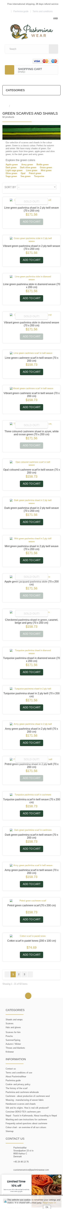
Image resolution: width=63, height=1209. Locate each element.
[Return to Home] (6, 106)
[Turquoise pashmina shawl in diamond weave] (31, 652)
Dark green (11, 167)
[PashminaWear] (31, 30)
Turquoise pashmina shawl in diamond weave (31, 659)
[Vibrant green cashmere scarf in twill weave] (31, 388)
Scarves (9, 1023)
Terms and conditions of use (19, 1072)
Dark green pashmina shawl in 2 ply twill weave (31, 509)
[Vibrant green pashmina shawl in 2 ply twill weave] (31, 240)
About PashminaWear (16, 1076)
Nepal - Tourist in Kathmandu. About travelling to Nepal (31, 1115)
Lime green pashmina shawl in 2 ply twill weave (31, 209)
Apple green (12, 164)
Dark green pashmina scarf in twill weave (31, 836)
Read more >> (49, 1203)
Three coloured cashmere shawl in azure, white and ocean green (32, 433)
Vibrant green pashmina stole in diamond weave (31, 324)
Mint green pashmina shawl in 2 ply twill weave (31, 548)
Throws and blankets (15, 1048)
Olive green (11, 173)
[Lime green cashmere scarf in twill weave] (31, 353)
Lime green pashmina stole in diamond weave (31, 286)
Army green (27, 164)
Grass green (46, 167)
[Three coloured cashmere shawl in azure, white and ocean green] (31, 425)
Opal (23, 173)
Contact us (11, 1069)
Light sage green (14, 170)
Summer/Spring (13, 1040)
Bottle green (43, 164)
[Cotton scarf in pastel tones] (31, 936)
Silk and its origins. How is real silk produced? (27, 1108)
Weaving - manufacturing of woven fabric (25, 1100)
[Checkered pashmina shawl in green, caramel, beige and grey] (31, 614)
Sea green (26, 176)
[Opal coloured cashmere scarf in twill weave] (31, 464)
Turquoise (39, 176)
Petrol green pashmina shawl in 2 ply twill (31, 765)
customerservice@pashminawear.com (31, 1170)
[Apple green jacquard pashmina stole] (31, 576)
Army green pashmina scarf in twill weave (31, 871)
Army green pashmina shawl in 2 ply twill (31, 730)
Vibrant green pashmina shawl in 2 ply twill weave (31, 247)
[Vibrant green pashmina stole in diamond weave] (31, 316)
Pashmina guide (13, 1080)
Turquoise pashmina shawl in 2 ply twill (31, 695)
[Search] (53, 49)
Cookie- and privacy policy (18, 1084)
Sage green (11, 176)
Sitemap (9, 1131)
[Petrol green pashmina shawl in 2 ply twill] (31, 759)
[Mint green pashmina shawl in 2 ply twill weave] (31, 540)
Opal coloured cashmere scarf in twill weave (31, 471)
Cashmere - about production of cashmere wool (28, 1096)
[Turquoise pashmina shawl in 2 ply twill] (31, 688)
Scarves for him (13, 1032)
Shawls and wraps (14, 1019)
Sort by (10, 187)
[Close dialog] (59, 1176)
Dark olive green (28, 167)
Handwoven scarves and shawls (21, 1104)
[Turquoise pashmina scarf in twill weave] (31, 794)
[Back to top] (28, 996)
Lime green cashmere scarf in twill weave (31, 359)
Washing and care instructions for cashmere (26, 1119)
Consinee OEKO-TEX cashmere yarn (23, 1111)
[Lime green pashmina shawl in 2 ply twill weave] (31, 202)
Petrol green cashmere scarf (31, 905)
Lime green (31, 170)
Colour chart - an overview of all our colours (26, 1127)
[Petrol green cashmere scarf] (31, 900)
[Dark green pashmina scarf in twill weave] (31, 830)
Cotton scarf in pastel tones (31, 940)
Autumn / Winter (13, 1044)
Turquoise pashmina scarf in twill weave (31, 801)
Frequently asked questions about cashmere (26, 1123)
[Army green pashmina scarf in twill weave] (31, 865)
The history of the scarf (16, 1088)
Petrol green (35, 173)
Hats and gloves (13, 1027)
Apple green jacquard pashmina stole (32, 583)
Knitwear (10, 1052)
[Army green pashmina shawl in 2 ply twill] (31, 724)
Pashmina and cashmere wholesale (22, 1092)
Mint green (46, 170)
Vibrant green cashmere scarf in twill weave (32, 394)
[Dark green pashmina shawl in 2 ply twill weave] (31, 502)
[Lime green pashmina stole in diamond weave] (31, 278)
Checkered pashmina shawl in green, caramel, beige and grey (31, 621)
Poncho (9, 1036)
